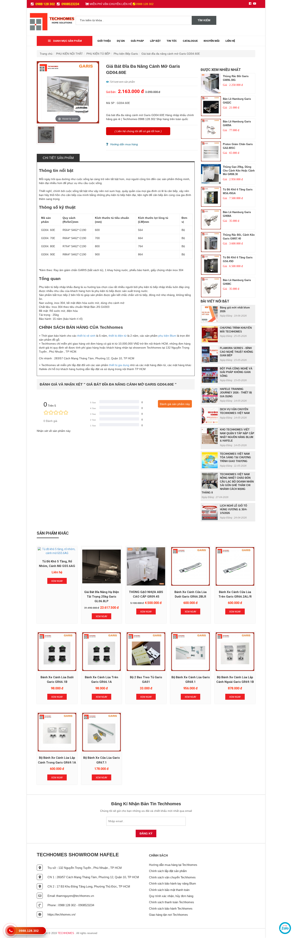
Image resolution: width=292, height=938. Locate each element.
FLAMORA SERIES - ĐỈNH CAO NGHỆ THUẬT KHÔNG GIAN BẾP (236, 352)
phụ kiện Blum (167, 335)
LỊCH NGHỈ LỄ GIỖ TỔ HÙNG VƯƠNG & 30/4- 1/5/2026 (233, 509)
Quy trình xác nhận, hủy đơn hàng (171, 896)
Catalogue (190, 40)
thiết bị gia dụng (119, 365)
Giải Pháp (137, 40)
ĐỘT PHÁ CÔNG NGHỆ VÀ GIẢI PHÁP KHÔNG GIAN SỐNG (236, 372)
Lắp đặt (155, 40)
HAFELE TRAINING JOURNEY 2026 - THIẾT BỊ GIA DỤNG (236, 393)
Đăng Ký (146, 833)
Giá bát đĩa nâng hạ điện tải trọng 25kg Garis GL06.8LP (101, 596)
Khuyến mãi (211, 40)
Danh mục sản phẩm (67, 40)
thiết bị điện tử (118, 335)
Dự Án (121, 40)
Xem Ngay (57, 581)
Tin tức (172, 40)
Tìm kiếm (204, 20)
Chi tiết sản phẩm (58, 158)
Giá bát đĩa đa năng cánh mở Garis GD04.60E (170, 53)
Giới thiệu (104, 40)
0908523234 (70, 4)
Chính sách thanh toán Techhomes (171, 902)
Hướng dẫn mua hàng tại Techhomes (173, 864)
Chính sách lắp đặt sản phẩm (168, 871)
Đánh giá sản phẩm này (175, 404)
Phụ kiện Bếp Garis (126, 53)
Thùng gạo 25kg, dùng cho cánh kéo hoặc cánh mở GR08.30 (239, 170)
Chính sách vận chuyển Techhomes (172, 877)
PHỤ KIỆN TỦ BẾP (98, 53)
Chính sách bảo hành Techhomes (170, 908)
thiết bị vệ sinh (86, 335)
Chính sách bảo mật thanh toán (169, 889)
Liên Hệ (230, 40)
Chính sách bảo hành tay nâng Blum (172, 883)
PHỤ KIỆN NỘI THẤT (69, 53)
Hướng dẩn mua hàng (124, 144)
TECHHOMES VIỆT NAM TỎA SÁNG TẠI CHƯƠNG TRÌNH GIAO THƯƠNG (235, 457)
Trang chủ (46, 53)
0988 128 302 (45, 4)
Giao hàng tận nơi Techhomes (168, 914)
